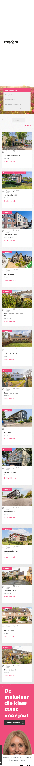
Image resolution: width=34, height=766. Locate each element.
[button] (31, 42)
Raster (29, 125)
